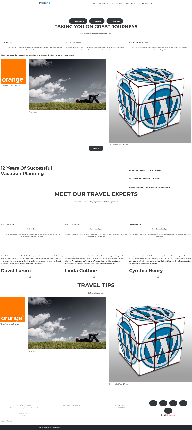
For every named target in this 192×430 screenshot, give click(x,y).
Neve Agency (171, 415)
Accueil (92, 3)
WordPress (57, 427)
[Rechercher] (151, 3)
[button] (107, 3)
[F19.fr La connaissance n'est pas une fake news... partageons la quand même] (45, 3)
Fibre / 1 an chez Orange (10, 85)
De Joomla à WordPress (118, 145)
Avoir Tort (33, 112)
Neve (41, 427)
